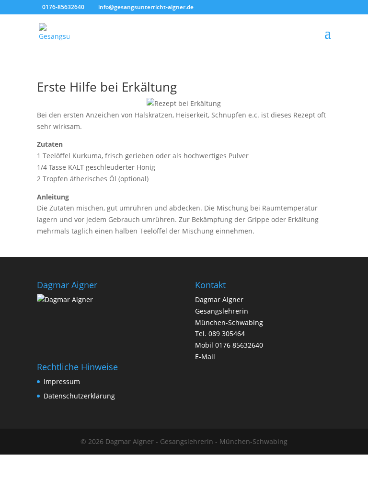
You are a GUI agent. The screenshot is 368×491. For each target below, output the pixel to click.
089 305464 (226, 333)
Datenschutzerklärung (79, 395)
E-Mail (205, 356)
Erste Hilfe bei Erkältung (107, 86)
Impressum (62, 381)
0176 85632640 (239, 345)
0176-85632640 (63, 7)
